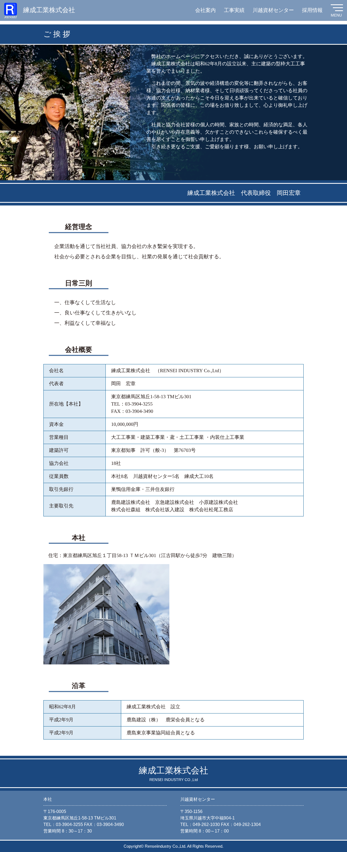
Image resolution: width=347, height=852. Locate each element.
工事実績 (234, 10)
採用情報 (312, 10)
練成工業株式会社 (49, 10)
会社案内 (205, 10)
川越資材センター (273, 10)
